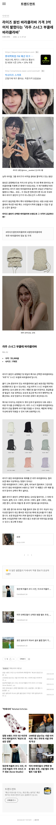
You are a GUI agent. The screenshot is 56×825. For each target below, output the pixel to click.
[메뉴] (4, 3)
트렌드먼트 (28, 4)
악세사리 (5, 668)
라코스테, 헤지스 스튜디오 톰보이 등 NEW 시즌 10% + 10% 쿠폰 (20, 61)
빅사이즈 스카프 (13, 74)
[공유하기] (10, 659)
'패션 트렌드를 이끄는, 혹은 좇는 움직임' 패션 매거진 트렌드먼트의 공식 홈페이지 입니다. (22, 793)
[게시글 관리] (13, 659)
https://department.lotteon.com (19, 52)
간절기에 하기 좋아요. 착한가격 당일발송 (23, 78)
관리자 (37, 820)
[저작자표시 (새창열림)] (29, 659)
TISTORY (28, 820)
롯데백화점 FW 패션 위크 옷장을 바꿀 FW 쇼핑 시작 (19, 56)
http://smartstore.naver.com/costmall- (22, 71)
